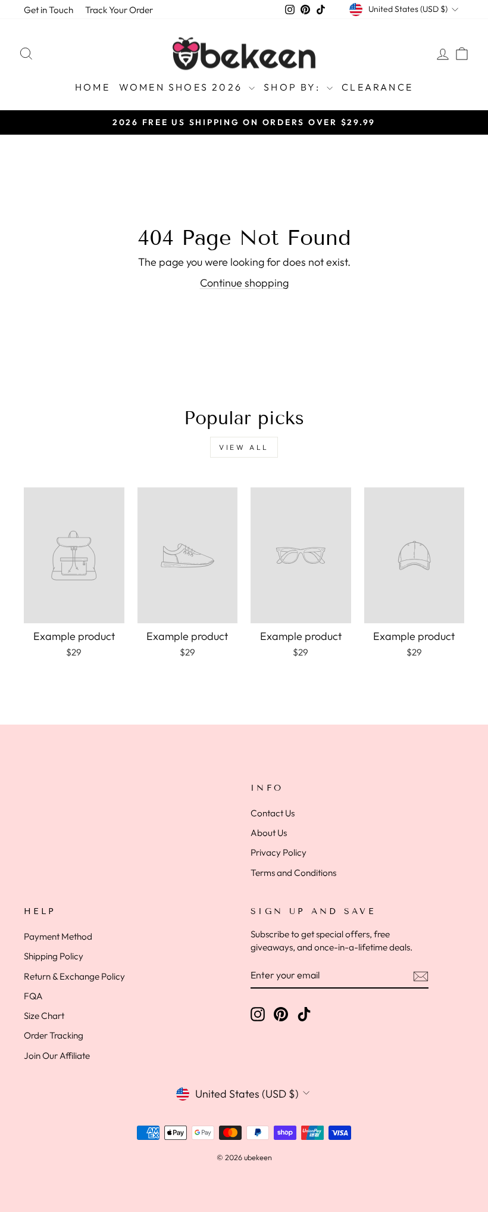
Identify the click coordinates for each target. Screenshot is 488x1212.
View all (244, 447)
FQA (33, 996)
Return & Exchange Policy (74, 976)
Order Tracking (53, 1035)
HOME (92, 87)
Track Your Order (119, 9)
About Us (269, 832)
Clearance (377, 87)
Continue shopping (244, 283)
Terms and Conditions (293, 872)
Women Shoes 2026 (182, 87)
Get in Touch (48, 9)
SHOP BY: (294, 87)
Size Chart (44, 1015)
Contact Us (273, 813)
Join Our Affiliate (57, 1055)
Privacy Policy (278, 852)
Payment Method (58, 936)
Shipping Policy (53, 956)
